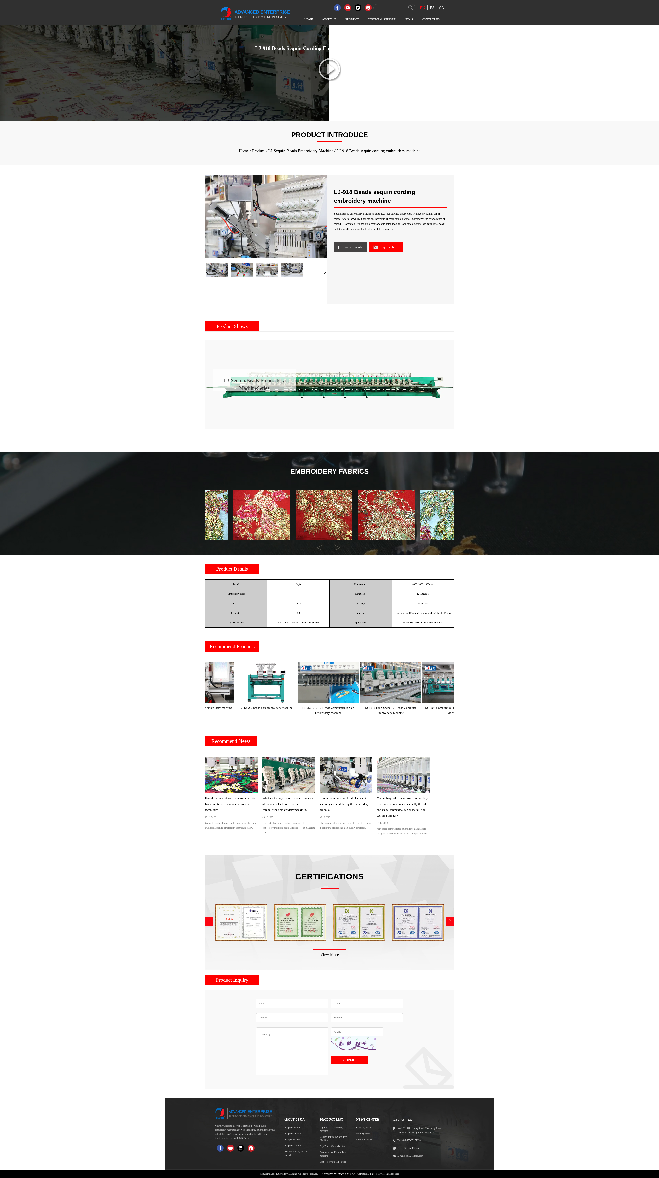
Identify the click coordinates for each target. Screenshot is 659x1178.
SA (441, 7)
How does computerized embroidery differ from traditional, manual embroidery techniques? (231, 804)
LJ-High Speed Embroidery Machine (354, 45)
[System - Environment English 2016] (359, 922)
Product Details (352, 247)
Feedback (425, 40)
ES (432, 7)
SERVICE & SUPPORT (381, 19)
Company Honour (329, 47)
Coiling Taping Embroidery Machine (333, 1139)
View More (329, 954)
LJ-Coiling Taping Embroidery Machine (354, 75)
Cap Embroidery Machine (332, 1146)
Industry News (410, 40)
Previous (316, 545)
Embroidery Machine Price (333, 1162)
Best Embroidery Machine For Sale (296, 1153)
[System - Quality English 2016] (418, 922)
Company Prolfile (329, 33)
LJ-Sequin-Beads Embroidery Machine (354, 55)
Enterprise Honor (292, 1139)
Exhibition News (411, 47)
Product (352, 19)
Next (334, 545)
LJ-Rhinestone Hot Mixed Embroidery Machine (357, 84)
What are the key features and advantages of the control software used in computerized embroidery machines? (287, 804)
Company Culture (329, 40)
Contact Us (431, 19)
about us (329, 19)
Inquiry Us (387, 247)
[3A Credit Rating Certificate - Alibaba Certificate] (241, 922)
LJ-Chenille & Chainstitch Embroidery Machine (357, 65)
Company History (292, 1145)
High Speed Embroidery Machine (332, 1129)
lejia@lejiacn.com (414, 1156)
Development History (331, 53)
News (409, 19)
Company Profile (292, 1127)
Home (308, 19)
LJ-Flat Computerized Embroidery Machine (355, 35)
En (422, 7)
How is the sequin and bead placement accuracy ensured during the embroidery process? (344, 804)
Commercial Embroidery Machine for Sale (378, 1174)
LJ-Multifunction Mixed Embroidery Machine (356, 94)
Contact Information (430, 33)
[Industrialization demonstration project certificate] (300, 922)
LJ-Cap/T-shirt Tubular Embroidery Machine (355, 104)
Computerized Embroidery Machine (333, 1154)
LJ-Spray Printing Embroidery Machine (354, 114)
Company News (411, 33)
